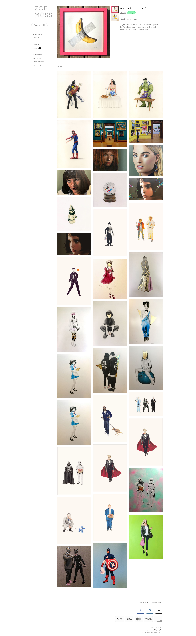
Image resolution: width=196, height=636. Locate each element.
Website (36, 38)
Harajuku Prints (38, 62)
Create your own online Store (151, 632)
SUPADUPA (153, 629)
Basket (35, 48)
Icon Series (37, 58)
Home (35, 31)
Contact (36, 45)
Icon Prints (37, 65)
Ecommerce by (156, 627)
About (35, 41)
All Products (37, 34)
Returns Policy (156, 603)
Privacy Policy (144, 603)
